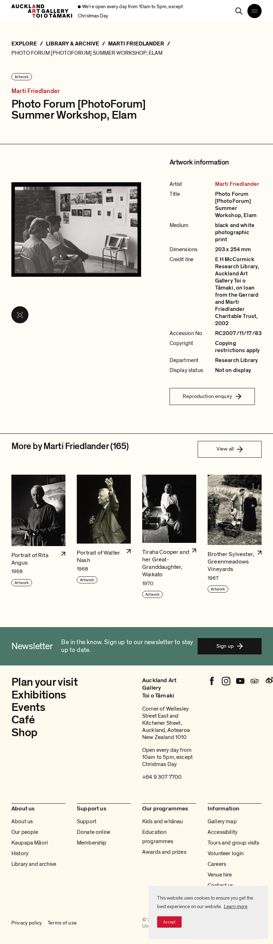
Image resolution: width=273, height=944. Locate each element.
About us (22, 821)
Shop (24, 732)
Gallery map (222, 821)
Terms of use (62, 922)
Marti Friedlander (35, 91)
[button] (38, 537)
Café (22, 720)
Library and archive (33, 864)
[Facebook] (212, 681)
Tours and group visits (233, 843)
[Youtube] (240, 681)
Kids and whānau (162, 821)
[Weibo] (268, 681)
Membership (92, 843)
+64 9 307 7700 (162, 777)
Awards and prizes (164, 852)
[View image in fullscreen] (19, 314)
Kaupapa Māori (29, 843)
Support (86, 821)
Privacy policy (26, 922)
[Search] (239, 11)
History (19, 853)
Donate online (93, 832)
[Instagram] (226, 681)
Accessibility (222, 832)
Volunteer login (225, 853)
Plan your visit (44, 682)
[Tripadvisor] (254, 681)
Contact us (221, 885)
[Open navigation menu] (254, 11)
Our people (24, 832)
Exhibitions (38, 695)
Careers (217, 864)
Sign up (225, 645)
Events (28, 707)
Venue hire (220, 875)
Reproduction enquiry (207, 396)
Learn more (235, 906)
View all (225, 448)
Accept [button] (169, 922)
